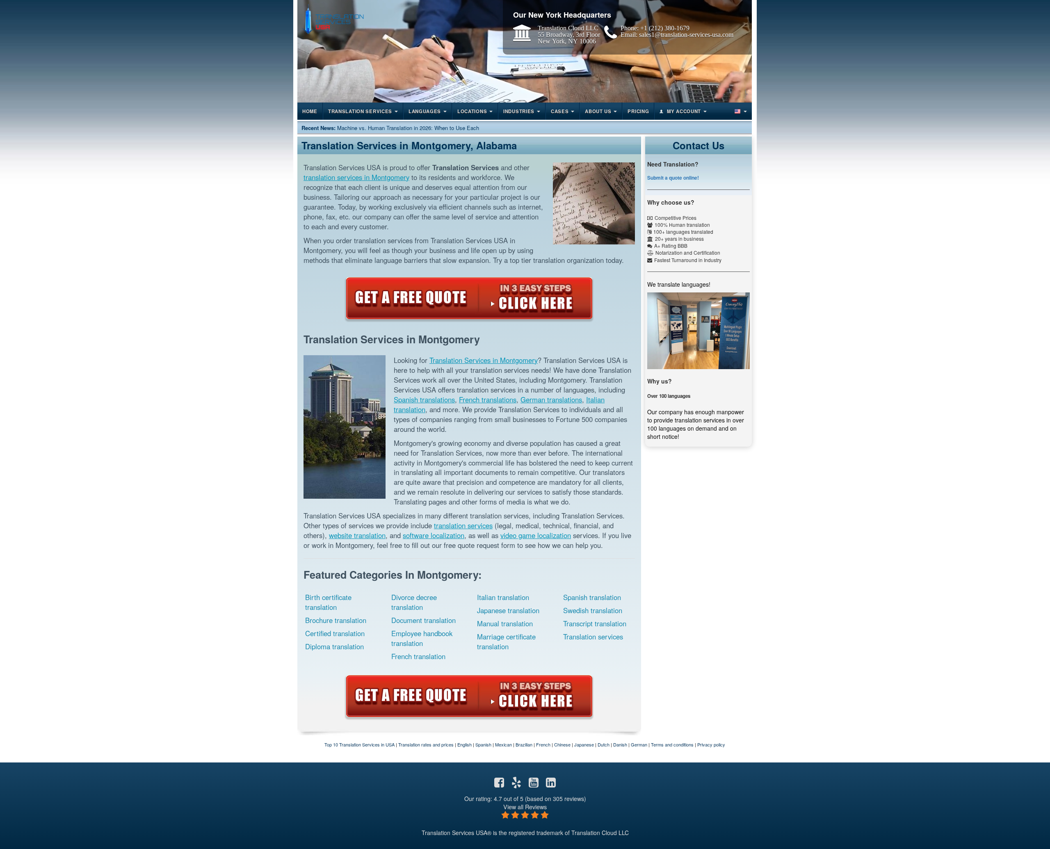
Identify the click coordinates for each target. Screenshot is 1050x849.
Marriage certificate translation (506, 641)
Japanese (584, 744)
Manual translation (505, 623)
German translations (551, 399)
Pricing (638, 111)
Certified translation (335, 633)
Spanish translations (424, 399)
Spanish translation (592, 597)
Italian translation (503, 597)
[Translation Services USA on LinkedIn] (551, 784)
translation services (463, 525)
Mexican (503, 744)
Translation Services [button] (360, 111)
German (639, 744)
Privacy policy (711, 744)
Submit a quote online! (673, 177)
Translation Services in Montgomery (483, 360)
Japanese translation (508, 610)
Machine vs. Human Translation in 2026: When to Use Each (408, 128)
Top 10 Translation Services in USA (359, 744)
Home (309, 111)
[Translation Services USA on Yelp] (516, 784)
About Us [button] (598, 111)
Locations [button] (472, 111)
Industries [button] (518, 111)
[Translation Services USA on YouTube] (534, 784)
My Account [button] (684, 111)
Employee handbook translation (421, 638)
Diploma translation (334, 646)
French (543, 744)
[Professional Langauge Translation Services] (332, 19)
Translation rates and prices (426, 744)
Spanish (483, 744)
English (464, 744)
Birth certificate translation (328, 602)
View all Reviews (525, 806)
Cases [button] (560, 111)
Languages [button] (425, 111)
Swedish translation (592, 610)
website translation (357, 535)
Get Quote (469, 298)
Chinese (562, 744)
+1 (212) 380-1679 (664, 28)
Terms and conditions (672, 744)
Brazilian (524, 744)
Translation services (593, 636)
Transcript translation (594, 623)
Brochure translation (335, 620)
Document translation (423, 620)
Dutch (603, 744)
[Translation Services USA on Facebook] (499, 784)
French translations (487, 399)
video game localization (535, 535)
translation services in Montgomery (356, 177)
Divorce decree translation (414, 602)
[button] (740, 111)
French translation (418, 656)
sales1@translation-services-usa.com (686, 34)
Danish (620, 744)
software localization (433, 535)
